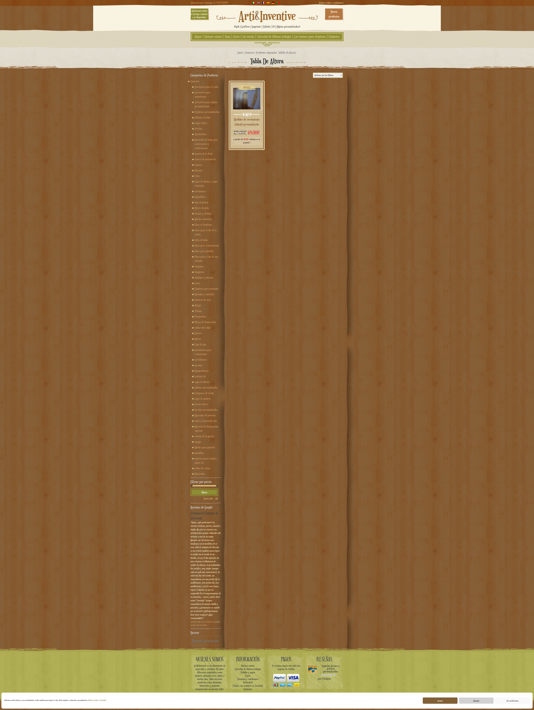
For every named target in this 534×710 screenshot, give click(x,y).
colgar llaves (201, 123)
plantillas (199, 453)
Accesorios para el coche (207, 87)
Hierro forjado (202, 208)
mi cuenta (248, 36)
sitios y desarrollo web (206, 421)
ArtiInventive (267, 15)
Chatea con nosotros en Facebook (248, 685)
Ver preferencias (512, 700)
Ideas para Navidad (204, 251)
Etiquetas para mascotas (207, 288)
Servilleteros (201, 359)
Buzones (199, 170)
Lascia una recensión (199, 625)
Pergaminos (200, 316)
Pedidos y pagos (248, 672)
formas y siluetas (203, 213)
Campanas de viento (204, 393)
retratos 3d (200, 376)
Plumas (198, 311)
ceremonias (200, 191)
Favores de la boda (204, 153)
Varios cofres (201, 404)
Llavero (198, 333)
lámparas (199, 272)
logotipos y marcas (204, 277)
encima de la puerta (204, 436)
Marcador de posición (205, 415)
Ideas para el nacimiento (207, 245)
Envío (247, 675)
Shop (227, 36)
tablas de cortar (202, 468)
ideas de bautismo (203, 224)
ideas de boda (201, 240)
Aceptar (440, 700)
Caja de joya (200, 344)
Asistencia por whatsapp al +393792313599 (209, 2)
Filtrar (204, 492)
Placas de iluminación (205, 322)
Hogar (198, 36)
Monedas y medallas (204, 294)
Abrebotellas (201, 134)
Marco (198, 338)
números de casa (203, 299)
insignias (199, 266)
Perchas (198, 128)
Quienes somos (213, 36)
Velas (197, 176)
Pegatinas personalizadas (207, 112)
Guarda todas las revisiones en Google (205, 621)
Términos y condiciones (248, 678)
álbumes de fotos (203, 117)
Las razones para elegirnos (310, 36)
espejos (198, 441)
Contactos (334, 36)
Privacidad (103, 700)
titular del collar (203, 327)
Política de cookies (93, 700)
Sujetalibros (200, 196)
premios (198, 365)
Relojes (198, 305)
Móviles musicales (203, 219)
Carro (236, 36)
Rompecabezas (202, 370)
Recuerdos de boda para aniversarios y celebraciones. (206, 144)
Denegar (476, 700)
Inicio (240, 52)
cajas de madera (203, 398)
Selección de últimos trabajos (274, 36)
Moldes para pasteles (205, 447)
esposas (198, 164)
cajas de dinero (202, 382)
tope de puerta (201, 202)
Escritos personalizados (206, 409)
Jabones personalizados (206, 387)
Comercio (249, 52)
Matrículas (200, 473)
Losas (197, 283)
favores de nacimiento (205, 159)
